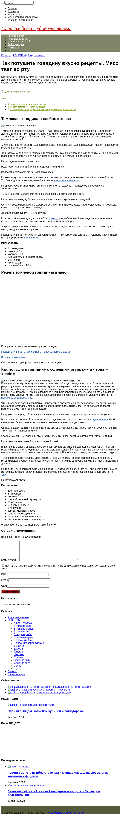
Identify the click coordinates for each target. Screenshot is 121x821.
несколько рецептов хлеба (16, 397)
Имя (3, 574)
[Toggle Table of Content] (3, 98)
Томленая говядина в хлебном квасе (29, 104)
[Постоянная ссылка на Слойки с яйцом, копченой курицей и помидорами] (31, 705)
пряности (54, 218)
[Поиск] (2, 3)
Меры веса (14, 14)
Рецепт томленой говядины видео (27, 106)
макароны (32, 237)
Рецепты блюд (16, 36)
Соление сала (22, 663)
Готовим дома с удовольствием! (36, 28)
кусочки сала (100, 419)
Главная (12, 8)
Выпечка (19, 645)
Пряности (13, 47)
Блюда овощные (23, 637)
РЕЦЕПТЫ (19, 55)
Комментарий (10, 560)
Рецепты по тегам (18, 38)
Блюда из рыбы (23, 634)
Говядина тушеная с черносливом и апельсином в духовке (35, 351)
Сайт (4, 585)
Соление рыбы (23, 660)
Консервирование (18, 617)
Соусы (18, 665)
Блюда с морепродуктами (29, 643)
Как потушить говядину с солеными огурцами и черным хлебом (43, 109)
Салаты (18, 657)
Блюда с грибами (24, 640)
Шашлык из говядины (14, 357)
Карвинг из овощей (19, 41)
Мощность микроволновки (23, 17)
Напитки (19, 654)
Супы (17, 668)
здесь (4, 474)
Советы (12, 671)
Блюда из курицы (24, 628)
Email (4, 580)
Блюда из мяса (36, 55)
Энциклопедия (16, 674)
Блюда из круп (22, 625)
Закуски (18, 651)
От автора (13, 11)
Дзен (10, 50)
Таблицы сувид (16, 44)
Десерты (19, 648)
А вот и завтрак (23, 623)
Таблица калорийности (21, 20)
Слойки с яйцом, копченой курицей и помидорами (46, 711)
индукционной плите (66, 180)
